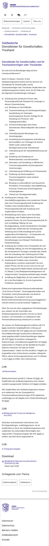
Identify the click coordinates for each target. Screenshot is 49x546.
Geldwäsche (25, 482)
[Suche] (12, 15)
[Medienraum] (19, 15)
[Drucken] (21, 56)
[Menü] (5, 15)
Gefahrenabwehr (9, 482)
